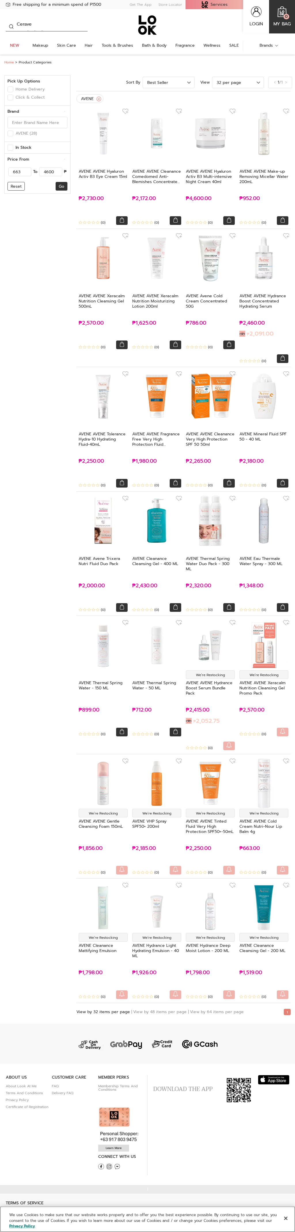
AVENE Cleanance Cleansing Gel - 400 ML (155, 561)
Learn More (114, 1148)
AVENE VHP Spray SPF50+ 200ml (149, 824)
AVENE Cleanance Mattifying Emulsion (97, 948)
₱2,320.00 (198, 585)
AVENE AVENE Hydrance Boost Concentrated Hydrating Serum (262, 301)
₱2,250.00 (91, 461)
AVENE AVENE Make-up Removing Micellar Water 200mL (263, 176)
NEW (14, 45)
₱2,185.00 (144, 848)
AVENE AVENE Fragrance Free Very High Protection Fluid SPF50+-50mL (156, 442)
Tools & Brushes (117, 45)
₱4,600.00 (198, 198)
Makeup (40, 45)
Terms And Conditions (24, 1093)
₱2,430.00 (144, 585)
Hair (89, 45)
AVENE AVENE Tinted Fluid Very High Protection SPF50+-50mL (210, 826)
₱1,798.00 (91, 972)
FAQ (55, 1086)
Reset (16, 186)
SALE (234, 45)
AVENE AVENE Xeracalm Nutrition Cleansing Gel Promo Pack (262, 688)
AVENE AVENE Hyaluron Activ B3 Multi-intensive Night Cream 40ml (209, 176)
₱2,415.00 (203, 716)
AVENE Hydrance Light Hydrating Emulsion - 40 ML (155, 951)
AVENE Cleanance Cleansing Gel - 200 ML (262, 948)
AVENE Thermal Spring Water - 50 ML (154, 685)
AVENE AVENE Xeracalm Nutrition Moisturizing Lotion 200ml (155, 301)
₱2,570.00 (91, 323)
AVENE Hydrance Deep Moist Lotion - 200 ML (208, 948)
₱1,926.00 (144, 972)
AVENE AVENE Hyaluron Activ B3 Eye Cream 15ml (103, 174)
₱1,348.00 (251, 585)
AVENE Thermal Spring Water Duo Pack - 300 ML (208, 564)
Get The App (141, 4)
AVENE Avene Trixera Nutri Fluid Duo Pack (99, 561)
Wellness (211, 45)
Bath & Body (154, 45)
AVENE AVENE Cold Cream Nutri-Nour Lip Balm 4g (260, 826)
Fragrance (185, 45)
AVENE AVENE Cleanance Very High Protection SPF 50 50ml (210, 439)
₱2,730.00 (91, 198)
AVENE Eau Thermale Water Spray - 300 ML (261, 561)
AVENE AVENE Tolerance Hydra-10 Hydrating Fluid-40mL (102, 439)
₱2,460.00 (256, 329)
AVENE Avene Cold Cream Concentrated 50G (206, 301)
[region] (147, 1219)
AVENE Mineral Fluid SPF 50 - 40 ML (263, 436)
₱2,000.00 (92, 585)
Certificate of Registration (27, 1106)
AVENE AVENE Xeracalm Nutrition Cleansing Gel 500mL (102, 301)
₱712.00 (142, 710)
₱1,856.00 (91, 848)
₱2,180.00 (251, 461)
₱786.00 (196, 323)
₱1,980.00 (144, 461)
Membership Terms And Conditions (118, 1088)
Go (61, 186)
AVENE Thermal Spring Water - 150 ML (100, 685)
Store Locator (170, 4)
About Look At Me (21, 1086)
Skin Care (66, 45)
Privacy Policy (17, 1100)
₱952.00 (249, 198)
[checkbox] (10, 89)
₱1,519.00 (250, 972)
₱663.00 (249, 848)
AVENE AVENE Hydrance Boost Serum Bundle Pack (209, 688)
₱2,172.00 (144, 198)
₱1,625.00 (144, 323)
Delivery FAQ (62, 1093)
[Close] (99, 99)
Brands (266, 45)
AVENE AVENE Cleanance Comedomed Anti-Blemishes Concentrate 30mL (156, 179)
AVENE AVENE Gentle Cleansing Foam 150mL (101, 824)
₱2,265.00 (198, 461)
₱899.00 (89, 710)
